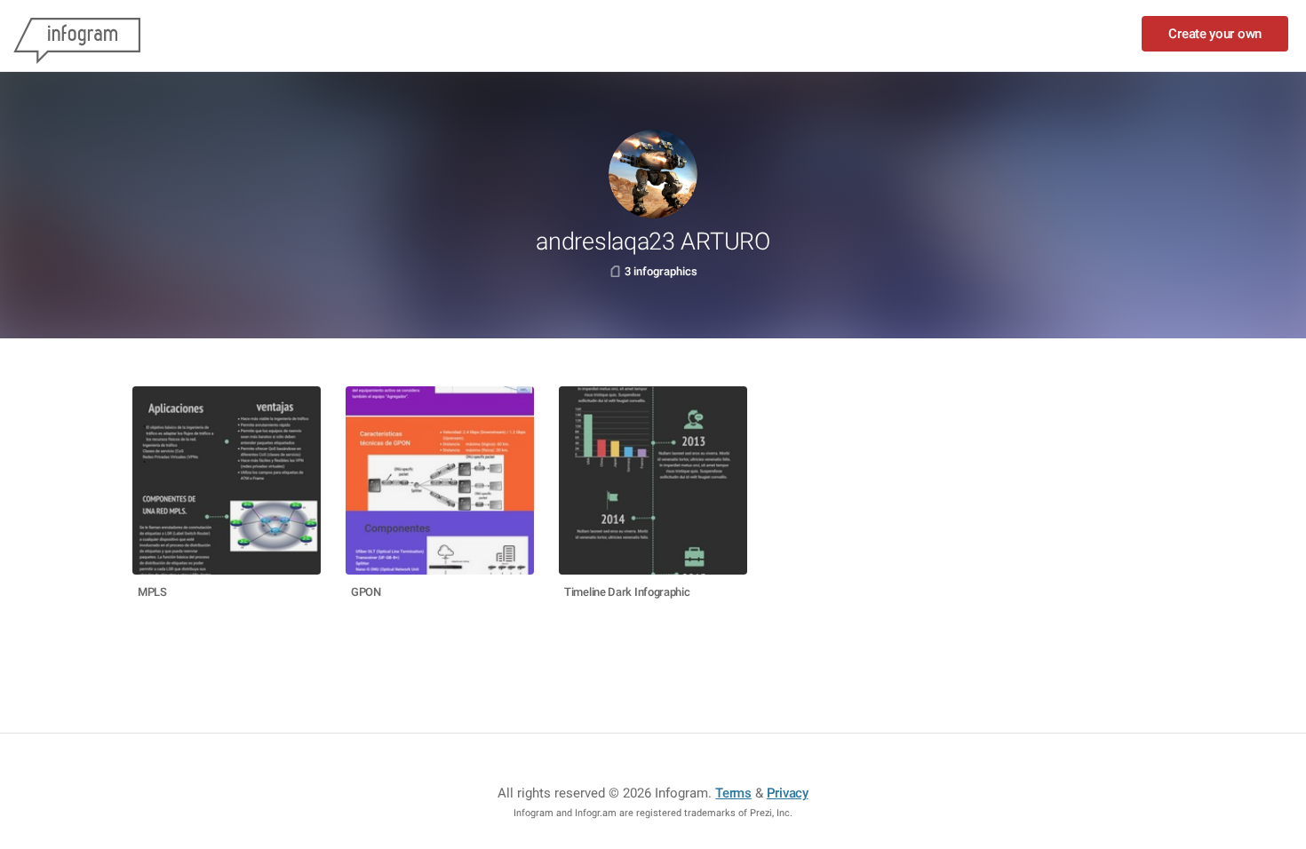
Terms (733, 793)
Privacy (787, 793)
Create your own (1215, 34)
